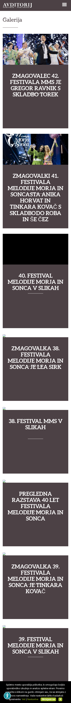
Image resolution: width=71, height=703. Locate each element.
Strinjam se (48, 699)
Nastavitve (32, 699)
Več (24, 699)
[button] (64, 4)
